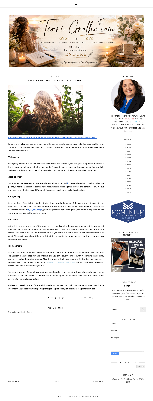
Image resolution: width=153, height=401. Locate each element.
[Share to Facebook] (52, 298)
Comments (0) (87, 298)
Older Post (98, 381)
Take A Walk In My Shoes (73, 397)
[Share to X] (48, 298)
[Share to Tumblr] (59, 298)
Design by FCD (91, 397)
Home (56, 381)
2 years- (128, 286)
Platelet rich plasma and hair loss (61, 262)
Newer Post (14, 381)
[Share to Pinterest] (55, 298)
